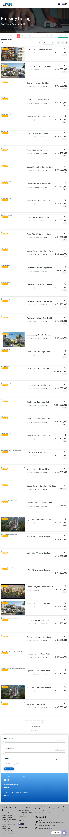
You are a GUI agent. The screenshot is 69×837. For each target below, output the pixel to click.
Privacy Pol (22, 827)
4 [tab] (15, 110)
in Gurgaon (9, 817)
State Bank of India (24, 810)
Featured (4, 48)
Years (18, 764)
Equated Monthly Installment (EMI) (14, 777)
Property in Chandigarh (8, 831)
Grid (58, 42)
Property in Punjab (7, 826)
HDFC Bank (22, 817)
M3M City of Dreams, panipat (38, 536)
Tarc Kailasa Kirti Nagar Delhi (38, 351)
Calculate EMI (9, 769)
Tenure (6, 759)
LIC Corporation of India (25, 812)
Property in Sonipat (7, 815)
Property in (9, 819)
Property (4, 817)
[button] (59, 4)
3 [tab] (13, 110)
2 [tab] (13, 93)
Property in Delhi (6, 813)
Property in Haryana (7, 833)
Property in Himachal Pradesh (7, 828)
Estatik (37, 730)
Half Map (66, 42)
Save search (63, 36)
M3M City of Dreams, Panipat (38, 553)
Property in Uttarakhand (8, 824)
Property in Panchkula (8, 822)
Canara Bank (22, 815)
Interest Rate (9, 748)
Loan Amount (9, 738)
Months (9, 764)
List (62, 42)
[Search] (18, 36)
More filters (51, 36)
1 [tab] (12, 93)
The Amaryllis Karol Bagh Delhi (39, 267)
